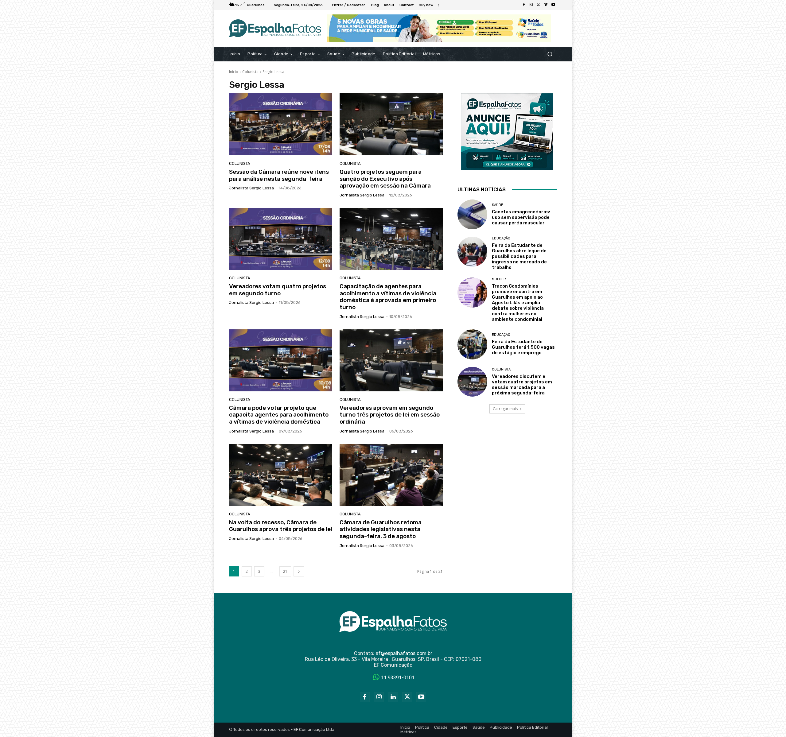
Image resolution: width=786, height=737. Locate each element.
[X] (538, 5)
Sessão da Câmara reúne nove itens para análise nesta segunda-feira (279, 175)
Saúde (497, 205)
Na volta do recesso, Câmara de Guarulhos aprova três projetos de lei (280, 526)
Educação (501, 238)
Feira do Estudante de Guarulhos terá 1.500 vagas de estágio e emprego (523, 347)
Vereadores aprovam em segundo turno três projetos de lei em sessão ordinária (390, 414)
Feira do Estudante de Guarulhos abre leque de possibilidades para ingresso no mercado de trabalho (519, 256)
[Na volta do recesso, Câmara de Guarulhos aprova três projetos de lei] (280, 475)
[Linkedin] (393, 697)
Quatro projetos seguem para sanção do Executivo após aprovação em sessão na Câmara (385, 178)
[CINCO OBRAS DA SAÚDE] (439, 28)
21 (285, 571)
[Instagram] (531, 5)
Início (233, 71)
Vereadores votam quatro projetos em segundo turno (277, 290)
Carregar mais (505, 408)
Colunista (250, 71)
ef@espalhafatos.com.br (403, 653)
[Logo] (275, 28)
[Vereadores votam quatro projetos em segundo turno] (280, 239)
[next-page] (299, 571)
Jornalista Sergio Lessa (251, 188)
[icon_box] (429, 5)
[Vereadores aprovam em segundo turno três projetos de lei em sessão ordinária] (391, 360)
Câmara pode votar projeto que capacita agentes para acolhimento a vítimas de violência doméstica (279, 414)
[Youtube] (553, 5)
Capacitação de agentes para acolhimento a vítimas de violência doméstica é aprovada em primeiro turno (388, 297)
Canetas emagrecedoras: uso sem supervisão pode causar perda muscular (521, 217)
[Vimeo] (546, 5)
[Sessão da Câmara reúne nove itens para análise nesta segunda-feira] (280, 124)
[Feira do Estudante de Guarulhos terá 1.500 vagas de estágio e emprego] (472, 344)
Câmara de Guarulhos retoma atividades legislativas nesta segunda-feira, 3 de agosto (381, 529)
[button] (550, 54)
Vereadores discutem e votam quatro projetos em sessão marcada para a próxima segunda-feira (522, 385)
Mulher (499, 279)
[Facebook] (523, 5)
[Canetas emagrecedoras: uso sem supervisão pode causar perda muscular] (472, 214)
